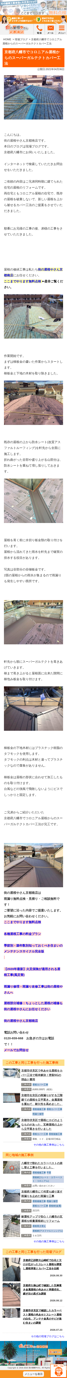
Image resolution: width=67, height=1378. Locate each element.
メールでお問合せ (16, 1050)
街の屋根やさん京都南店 (21, 1020)
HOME (7, 39)
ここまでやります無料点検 (23, 281)
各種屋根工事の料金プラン (22, 934)
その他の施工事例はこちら (49, 1144)
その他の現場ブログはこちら (47, 1336)
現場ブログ (21, 39)
